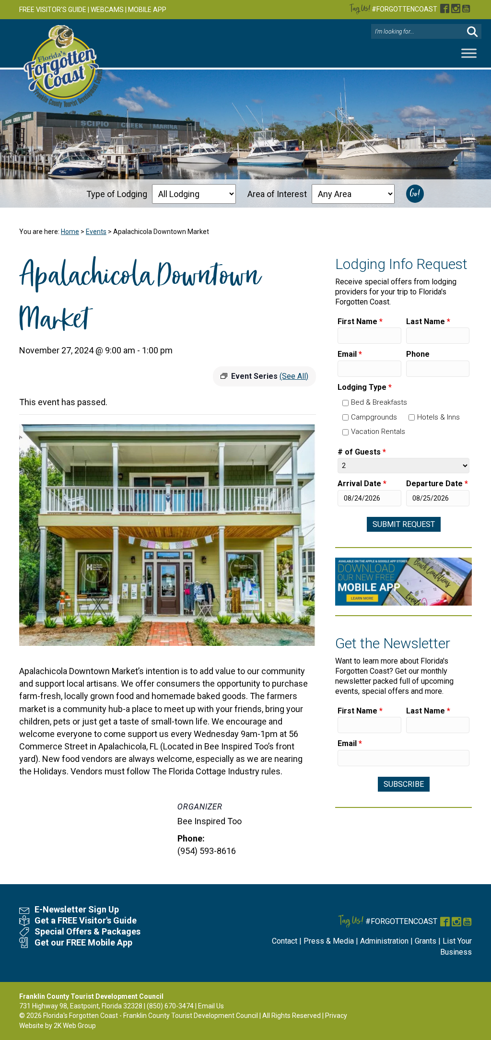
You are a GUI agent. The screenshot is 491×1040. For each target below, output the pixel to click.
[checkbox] (345, 403)
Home (70, 231)
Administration (384, 941)
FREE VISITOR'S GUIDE (52, 9)
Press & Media (329, 941)
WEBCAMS (107, 9)
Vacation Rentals (378, 431)
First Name (360, 321)
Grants (425, 941)
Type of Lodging (116, 194)
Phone (418, 354)
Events (96, 231)
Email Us (211, 1006)
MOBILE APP (147, 9)
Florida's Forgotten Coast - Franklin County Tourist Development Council (150, 1015)
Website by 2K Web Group (57, 1025)
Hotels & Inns (438, 417)
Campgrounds (374, 417)
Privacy (336, 1015)
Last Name (428, 321)
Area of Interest (277, 194)
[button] (472, 31)
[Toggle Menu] (469, 53)
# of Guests (362, 451)
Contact (284, 941)
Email (350, 354)
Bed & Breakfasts (379, 402)
